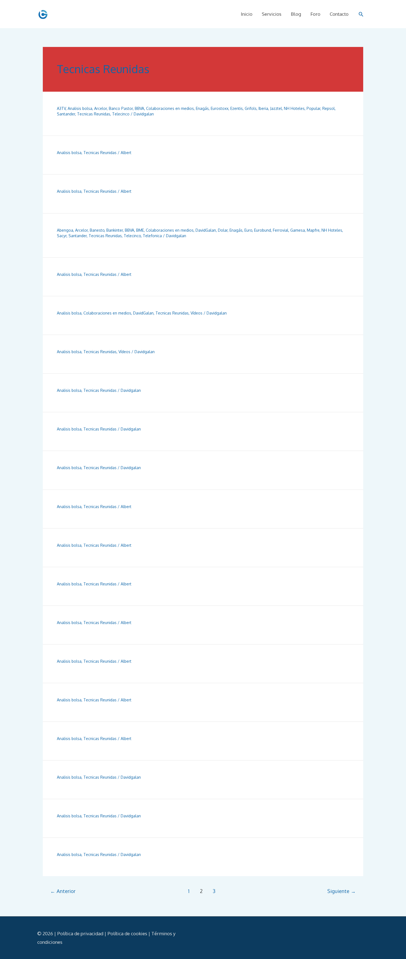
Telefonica (152, 235)
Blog (296, 14)
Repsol (328, 108)
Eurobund (262, 230)
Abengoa (65, 230)
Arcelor (100, 108)
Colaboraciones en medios (170, 108)
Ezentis (236, 108)
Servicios (271, 14)
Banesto (97, 230)
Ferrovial (280, 230)
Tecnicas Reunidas (93, 114)
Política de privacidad (80, 933)
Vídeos (196, 313)
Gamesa (297, 230)
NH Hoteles (294, 108)
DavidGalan (206, 230)
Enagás (202, 108)
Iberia (263, 108)
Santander (66, 114)
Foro (315, 14)
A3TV (61, 108)
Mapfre (313, 230)
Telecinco (121, 114)
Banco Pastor (121, 108)
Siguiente (341, 891)
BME (140, 230)
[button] (361, 14)
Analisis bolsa (80, 108)
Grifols (251, 108)
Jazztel (276, 108)
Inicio (246, 14)
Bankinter (114, 230)
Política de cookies (127, 933)
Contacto (339, 14)
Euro (248, 230)
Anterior (62, 891)
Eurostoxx (219, 108)
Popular (313, 108)
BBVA (139, 108)
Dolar (223, 230)
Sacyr (62, 235)
